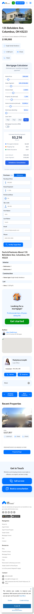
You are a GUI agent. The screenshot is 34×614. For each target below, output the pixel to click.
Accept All (17, 606)
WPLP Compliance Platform (17, 610)
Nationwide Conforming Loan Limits (11, 563)
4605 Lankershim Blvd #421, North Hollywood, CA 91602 (17, 582)
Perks (3, 560)
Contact (4, 541)
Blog (3, 548)
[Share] (29, 383)
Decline (10, 600)
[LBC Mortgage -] (6, 2)
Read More (22, 596)
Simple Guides (5, 532)
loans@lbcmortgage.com (11, 579)
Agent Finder (5, 527)
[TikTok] (14, 512)
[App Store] (16, 516)
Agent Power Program (7, 530)
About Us (4, 524)
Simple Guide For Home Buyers (10, 565)
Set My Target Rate (15, 244)
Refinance (20, 175)
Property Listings (6, 551)
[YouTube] (11, 512)
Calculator (4, 557)
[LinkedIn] (6, 512)
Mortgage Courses (6, 535)
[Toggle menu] (30, 2)
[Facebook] (9, 512)
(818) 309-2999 (8, 576)
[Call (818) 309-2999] (13, 2)
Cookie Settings (24, 600)
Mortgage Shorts (6, 554)
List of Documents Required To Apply (11, 568)
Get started (20, 3)
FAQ (3, 538)
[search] (26, 2)
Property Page (17, 452)
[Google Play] (6, 516)
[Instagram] (3, 512)
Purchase (8, 175)
